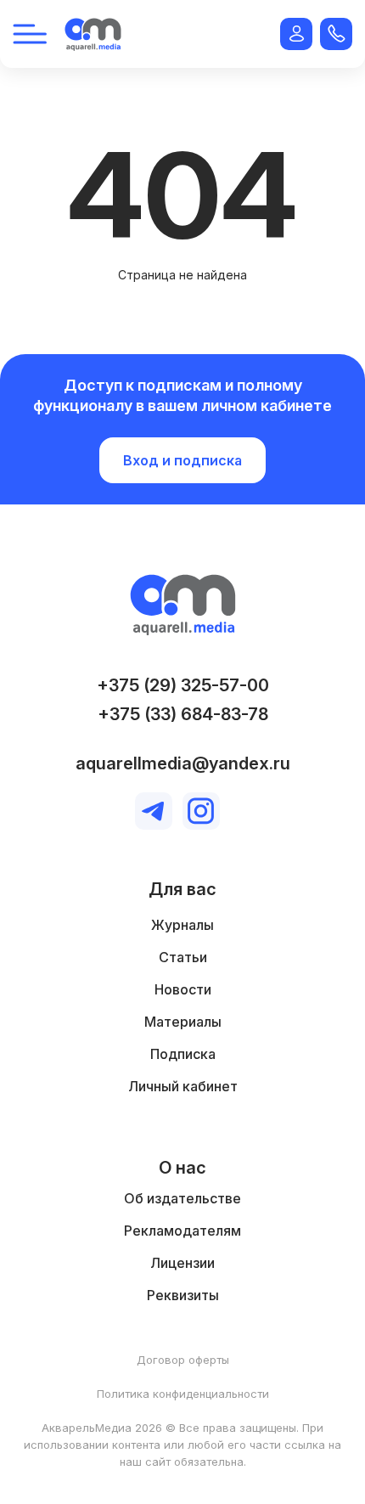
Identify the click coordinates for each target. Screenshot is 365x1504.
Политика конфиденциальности (183, 1393)
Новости (182, 989)
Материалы (183, 1021)
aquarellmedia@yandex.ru (183, 763)
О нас (182, 1167)
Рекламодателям (182, 1230)
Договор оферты (183, 1359)
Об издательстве (182, 1198)
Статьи (183, 957)
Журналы (182, 924)
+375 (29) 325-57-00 (183, 685)
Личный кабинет (183, 1086)
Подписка (183, 1053)
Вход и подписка (182, 460)
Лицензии (182, 1262)
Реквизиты (183, 1295)
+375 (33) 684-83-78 (183, 714)
